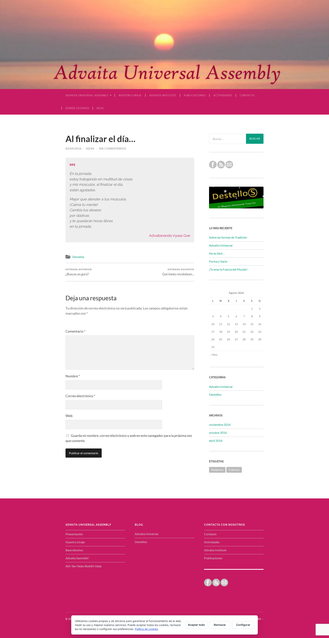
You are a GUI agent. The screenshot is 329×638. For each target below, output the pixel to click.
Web (69, 416)
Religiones (217, 469)
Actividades (222, 95)
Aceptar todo (196, 624)
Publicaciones (195, 95)
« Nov (214, 354)
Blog (100, 108)
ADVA (90, 148)
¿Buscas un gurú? (78, 272)
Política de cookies (146, 629)
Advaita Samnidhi (77, 558)
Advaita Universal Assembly (86, 95)
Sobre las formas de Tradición (228, 237)
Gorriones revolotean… (178, 272)
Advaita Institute (162, 95)
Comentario (75, 331)
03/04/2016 (73, 148)
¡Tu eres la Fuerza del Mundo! (228, 269)
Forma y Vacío (218, 261)
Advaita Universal (220, 245)
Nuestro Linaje (130, 95)
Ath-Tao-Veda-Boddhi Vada (83, 566)
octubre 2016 (218, 432)
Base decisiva (74, 550)
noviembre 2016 (220, 424)
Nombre (72, 376)
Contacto (247, 95)
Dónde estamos (77, 108)
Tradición (234, 469)
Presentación (74, 534)
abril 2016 (215, 440)
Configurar (243, 624)
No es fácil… (217, 253)
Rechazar (220, 624)
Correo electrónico (80, 396)
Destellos (78, 257)
